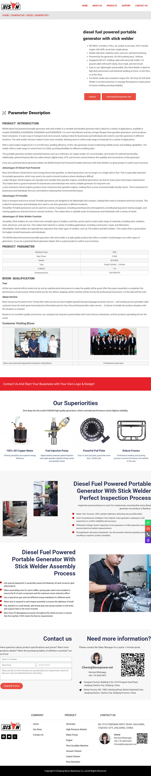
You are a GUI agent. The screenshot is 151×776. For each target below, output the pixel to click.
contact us (141, 5)
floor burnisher (73, 762)
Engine (69, 740)
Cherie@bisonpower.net (97, 667)
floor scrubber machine (77, 745)
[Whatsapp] (148, 523)
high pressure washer (76, 729)
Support (126, 5)
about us (97, 5)
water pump (72, 735)
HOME (85, 5)
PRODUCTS (112, 5)
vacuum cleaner (74, 751)
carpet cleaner (73, 756)
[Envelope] (148, 528)
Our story (37, 729)
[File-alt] (148, 540)
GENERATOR (17, 15)
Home (36, 724)
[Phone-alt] (148, 534)
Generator (71, 724)
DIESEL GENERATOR (37, 15)
